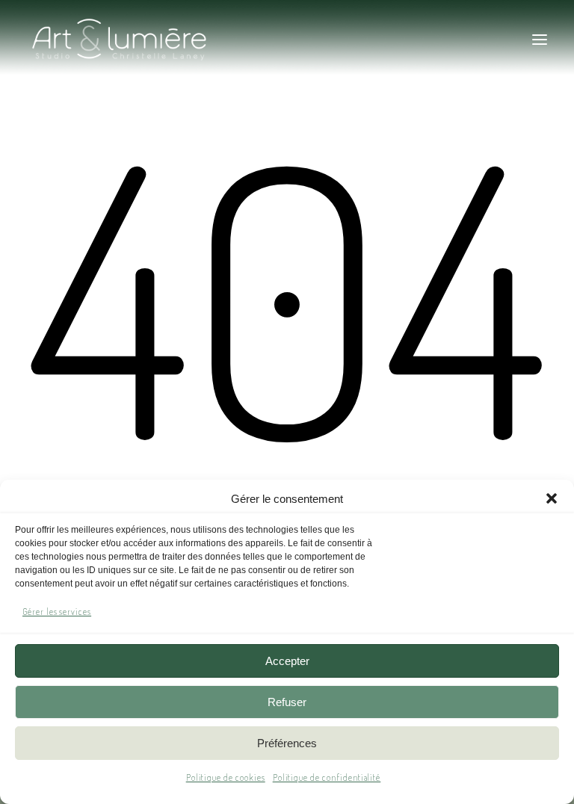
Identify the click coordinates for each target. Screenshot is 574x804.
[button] (551, 498)
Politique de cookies (225, 777)
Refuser (287, 702)
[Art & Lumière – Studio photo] (162, 39)
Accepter (287, 661)
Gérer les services (56, 611)
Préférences (287, 743)
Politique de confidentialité (327, 777)
